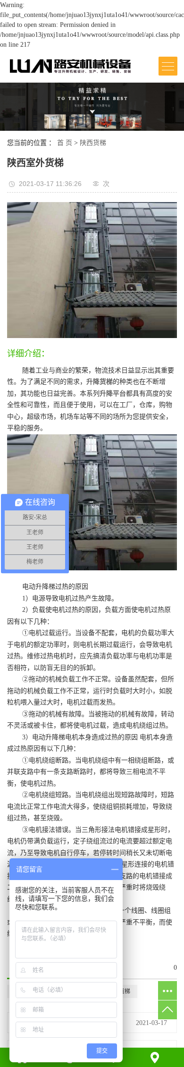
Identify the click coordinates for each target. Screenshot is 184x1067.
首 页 (64, 142)
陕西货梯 (93, 142)
